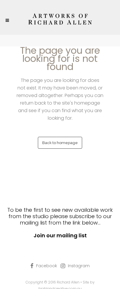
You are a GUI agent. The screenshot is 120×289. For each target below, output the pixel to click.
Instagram (79, 266)
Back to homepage (60, 143)
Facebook (46, 266)
